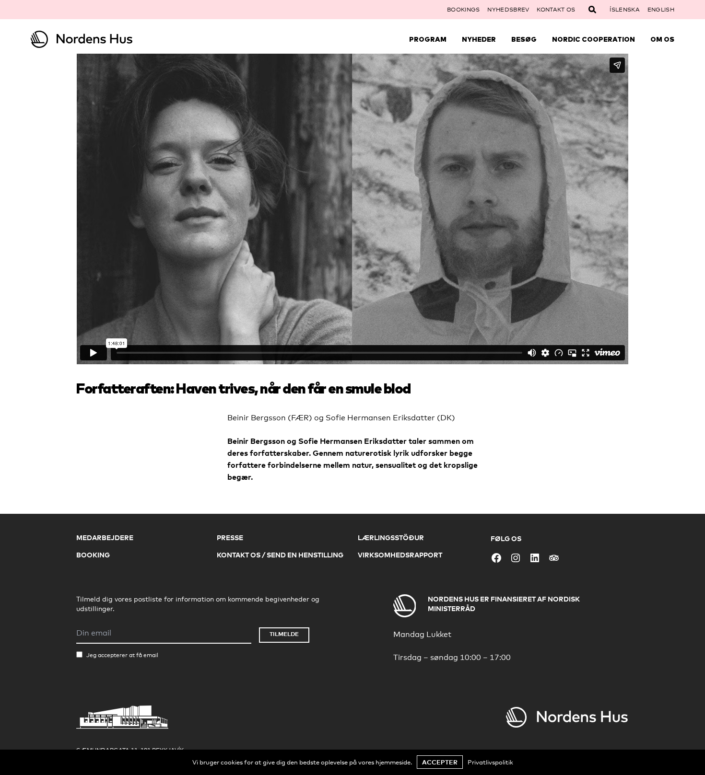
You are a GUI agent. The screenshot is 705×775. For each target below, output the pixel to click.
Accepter (440, 762)
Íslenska (624, 9)
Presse (230, 537)
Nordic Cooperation (593, 39)
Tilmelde (284, 633)
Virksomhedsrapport (400, 555)
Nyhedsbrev (508, 9)
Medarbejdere (104, 537)
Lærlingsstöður (391, 537)
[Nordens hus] (111, 39)
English (660, 9)
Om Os (662, 39)
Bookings (463, 9)
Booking (93, 555)
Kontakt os (556, 9)
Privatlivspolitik (490, 762)
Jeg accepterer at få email (122, 655)
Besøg (524, 39)
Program (427, 39)
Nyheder (479, 39)
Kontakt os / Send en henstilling (280, 555)
